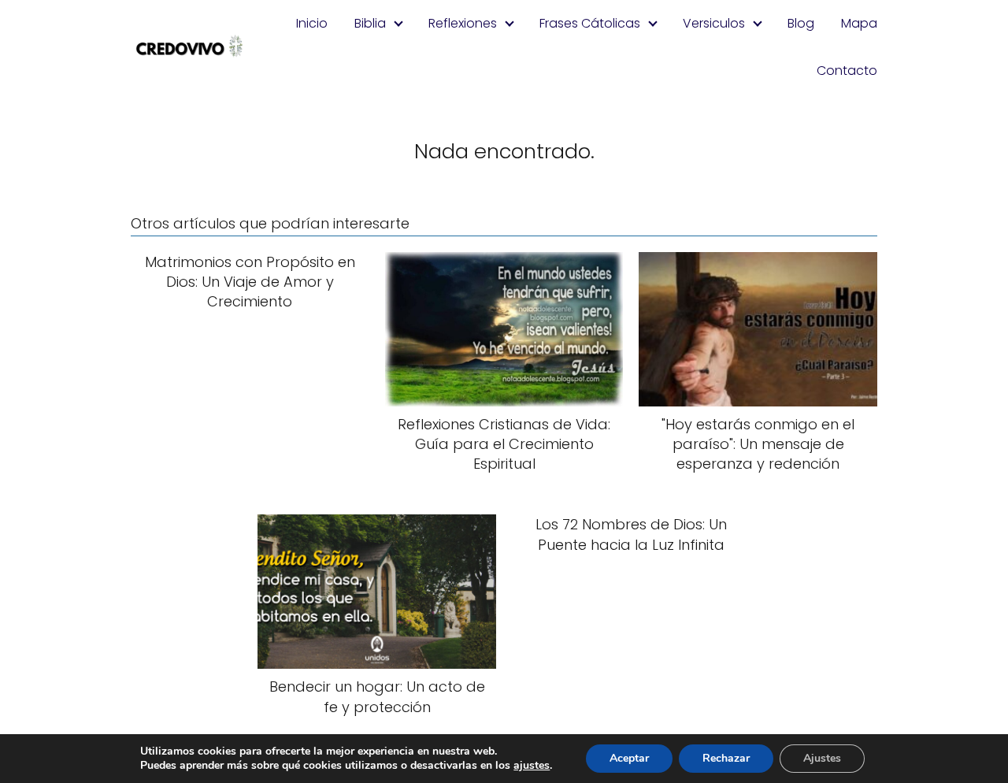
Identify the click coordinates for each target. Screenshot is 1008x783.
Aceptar (629, 758)
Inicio (312, 23)
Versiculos (714, 23)
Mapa (859, 23)
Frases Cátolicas (589, 23)
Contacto (847, 70)
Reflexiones (462, 23)
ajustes (531, 766)
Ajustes (822, 758)
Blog (801, 23)
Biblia (370, 23)
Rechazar (726, 758)
